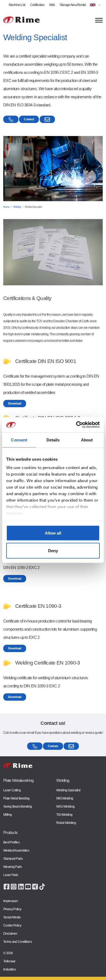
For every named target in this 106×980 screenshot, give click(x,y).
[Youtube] (28, 886)
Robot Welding (66, 823)
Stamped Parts (13, 859)
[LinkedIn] (21, 886)
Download (14, 403)
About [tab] (87, 439)
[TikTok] (42, 886)
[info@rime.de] (47, 119)
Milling (7, 815)
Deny (53, 550)
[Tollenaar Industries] (21, 19)
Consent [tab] (19, 439)
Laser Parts (10, 875)
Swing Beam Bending (17, 806)
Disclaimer (10, 933)
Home (6, 207)
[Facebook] (6, 886)
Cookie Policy (12, 925)
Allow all (53, 532)
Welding (17, 207)
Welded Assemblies (16, 850)
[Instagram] (13, 886)
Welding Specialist (68, 790)
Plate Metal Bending (16, 798)
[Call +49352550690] (10, 119)
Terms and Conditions (17, 942)
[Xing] (35, 886)
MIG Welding (64, 798)
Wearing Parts (12, 867)
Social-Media (12, 917)
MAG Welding (65, 806)
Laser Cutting (12, 790)
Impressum (10, 901)
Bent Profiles (11, 842)
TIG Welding (64, 815)
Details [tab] (53, 439)
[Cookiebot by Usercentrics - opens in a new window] (76, 424)
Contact (29, 119)
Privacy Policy (12, 909)
